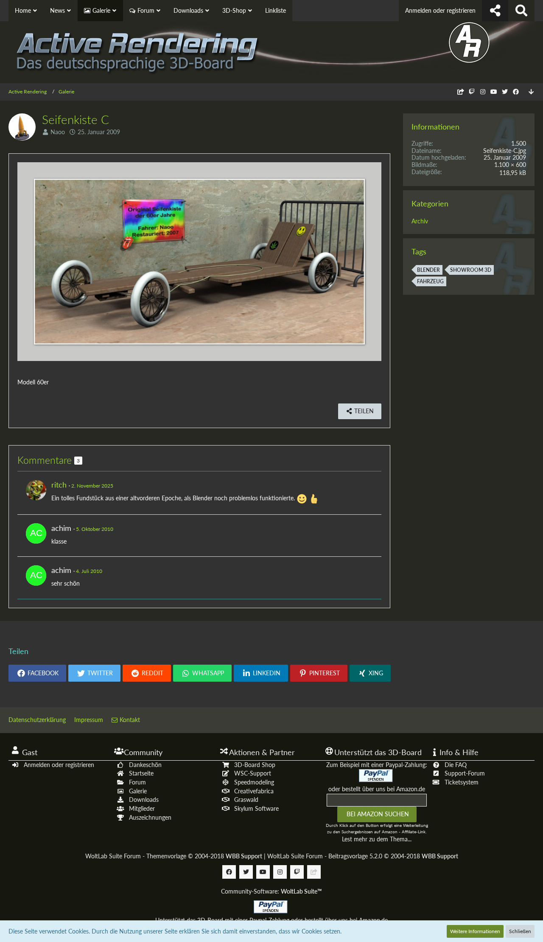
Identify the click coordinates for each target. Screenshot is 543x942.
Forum (137, 782)
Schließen (520, 931)
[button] (37, 673)
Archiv (419, 221)
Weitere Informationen (475, 931)
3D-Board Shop (254, 764)
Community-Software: (271, 891)
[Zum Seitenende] (531, 91)
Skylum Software (256, 808)
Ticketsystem (462, 782)
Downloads (144, 799)
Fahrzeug (430, 281)
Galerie (138, 791)
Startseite (141, 773)
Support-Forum (465, 773)
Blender (428, 270)
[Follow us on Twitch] (471, 91)
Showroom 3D (470, 270)
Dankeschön (145, 764)
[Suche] (521, 10)
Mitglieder (142, 808)
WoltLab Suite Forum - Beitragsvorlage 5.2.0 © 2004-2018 (362, 856)
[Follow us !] (495, 10)
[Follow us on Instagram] (482, 91)
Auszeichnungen (150, 817)
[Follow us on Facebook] (515, 91)
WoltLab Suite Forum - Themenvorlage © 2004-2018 (173, 856)
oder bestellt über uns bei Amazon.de (376, 789)
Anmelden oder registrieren (440, 10)
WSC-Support (252, 773)
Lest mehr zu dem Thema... (376, 839)
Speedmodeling (254, 782)
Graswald (246, 799)
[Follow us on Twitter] (504, 91)
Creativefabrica (254, 791)
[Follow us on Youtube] (493, 91)
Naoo (57, 131)
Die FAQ (456, 764)
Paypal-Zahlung (269, 920)
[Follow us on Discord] (460, 91)
